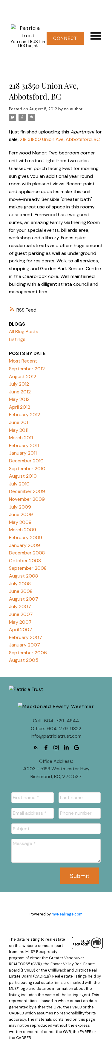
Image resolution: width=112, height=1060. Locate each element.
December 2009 (27, 491)
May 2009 (20, 522)
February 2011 (24, 445)
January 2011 (23, 453)
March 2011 (21, 437)
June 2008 (21, 591)
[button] (65, 38)
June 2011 (19, 422)
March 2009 (22, 530)
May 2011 (18, 430)
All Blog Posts (23, 331)
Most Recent (23, 361)
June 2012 (20, 392)
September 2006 (28, 652)
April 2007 (20, 629)
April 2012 (19, 407)
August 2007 (23, 599)
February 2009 (25, 537)
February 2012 (24, 414)
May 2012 (19, 399)
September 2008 (28, 568)
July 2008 (20, 584)
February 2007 (25, 637)
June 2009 (21, 514)
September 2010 (27, 468)
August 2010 (23, 476)
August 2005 (23, 660)
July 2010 (19, 484)
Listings (17, 339)
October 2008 (25, 560)
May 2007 (20, 622)
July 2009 (20, 507)
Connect (65, 38)
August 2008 (23, 576)
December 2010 (26, 461)
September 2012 (27, 369)
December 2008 (27, 553)
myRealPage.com (67, 914)
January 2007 (24, 645)
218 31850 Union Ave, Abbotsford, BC (60, 139)
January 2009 (24, 545)
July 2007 (20, 606)
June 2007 (21, 614)
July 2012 (19, 384)
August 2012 (22, 376)
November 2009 (27, 499)
